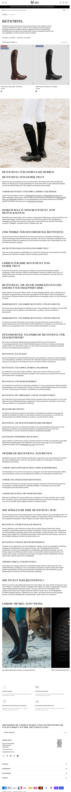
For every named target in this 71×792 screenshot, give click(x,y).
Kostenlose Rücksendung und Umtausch (14, 705)
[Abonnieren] (65, 732)
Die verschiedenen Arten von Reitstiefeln (18, 670)
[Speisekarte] (3, 3)
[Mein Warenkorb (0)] (66, 3)
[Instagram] (7, 755)
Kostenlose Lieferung (41, 691)
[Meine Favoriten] (33, 46)
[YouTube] (17, 755)
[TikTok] (14, 755)
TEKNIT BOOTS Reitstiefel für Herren (46, 86)
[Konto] (60, 3)
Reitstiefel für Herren (23, 37)
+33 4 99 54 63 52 (7, 749)
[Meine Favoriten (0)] (63, 3)
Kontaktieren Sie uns (8, 752)
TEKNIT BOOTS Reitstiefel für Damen (11, 86)
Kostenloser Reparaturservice (44, 705)
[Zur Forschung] (6, 3)
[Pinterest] (10, 755)
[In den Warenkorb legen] (33, 83)
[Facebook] (3, 755)
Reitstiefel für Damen (8, 37)
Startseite (4, 14)
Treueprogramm (7, 691)
